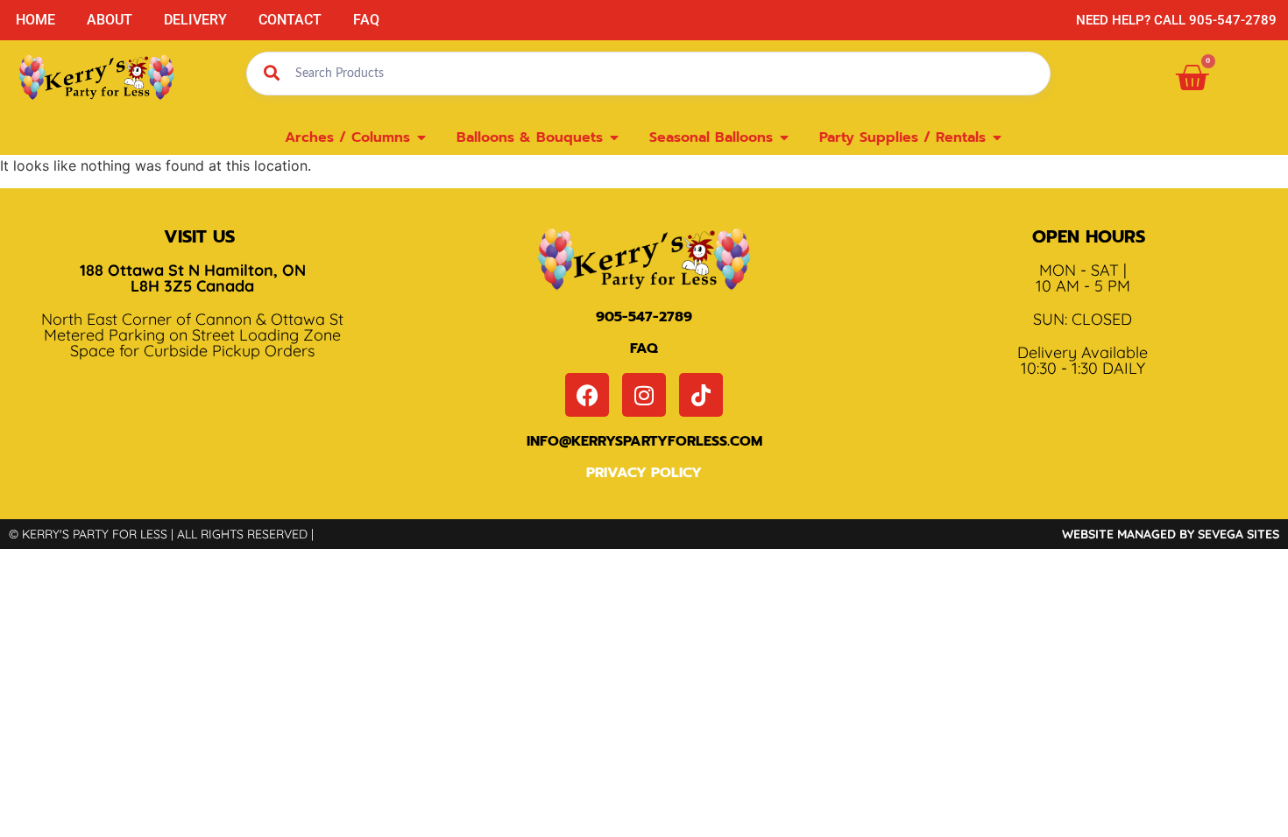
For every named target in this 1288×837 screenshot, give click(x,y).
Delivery (195, 19)
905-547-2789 (644, 316)
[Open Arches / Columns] (421, 137)
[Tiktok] (701, 395)
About (109, 19)
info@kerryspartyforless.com (644, 441)
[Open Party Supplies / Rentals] (997, 137)
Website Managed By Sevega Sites (1170, 534)
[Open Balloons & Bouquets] (614, 137)
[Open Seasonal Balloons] (784, 137)
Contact (290, 19)
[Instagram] (644, 395)
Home (35, 19)
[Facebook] (587, 395)
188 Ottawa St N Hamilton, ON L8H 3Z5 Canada (193, 278)
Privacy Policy (644, 472)
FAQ (366, 19)
